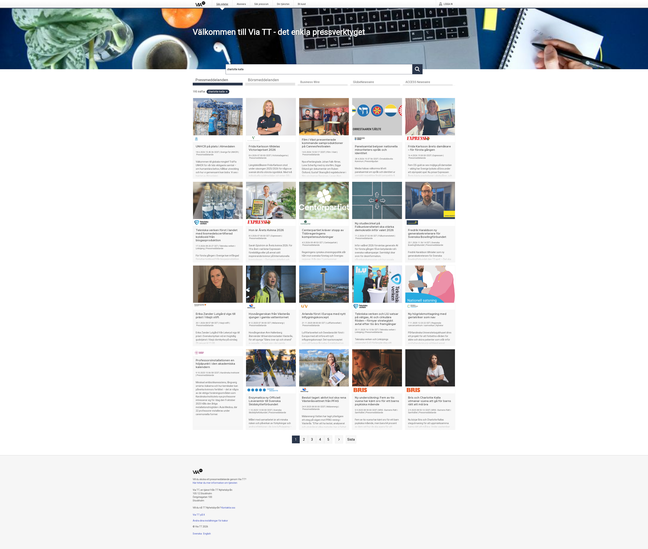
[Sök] (417, 69)
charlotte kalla (216, 91)
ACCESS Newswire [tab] (418, 82)
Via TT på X (199, 514)
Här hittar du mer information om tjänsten (215, 482)
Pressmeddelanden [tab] (211, 80)
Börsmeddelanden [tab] (263, 80)
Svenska (197, 533)
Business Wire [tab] (310, 82)
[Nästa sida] (339, 439)
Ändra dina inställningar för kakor (210, 520)
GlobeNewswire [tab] (363, 82)
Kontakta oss (228, 507)
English (207, 533)
